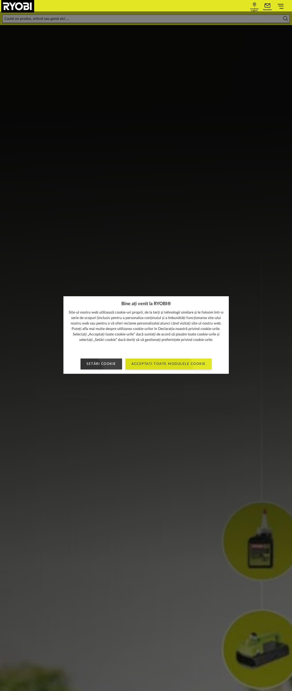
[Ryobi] (17, 6)
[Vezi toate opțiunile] (280, 7)
